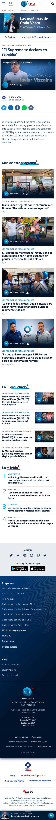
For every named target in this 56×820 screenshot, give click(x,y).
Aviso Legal (36, 737)
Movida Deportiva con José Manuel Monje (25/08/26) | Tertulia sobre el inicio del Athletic (16, 419)
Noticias (6, 635)
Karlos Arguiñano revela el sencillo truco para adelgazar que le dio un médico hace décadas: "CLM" (28, 480)
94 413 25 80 (29, 705)
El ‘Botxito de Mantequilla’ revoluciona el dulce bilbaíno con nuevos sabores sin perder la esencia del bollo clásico (27, 256)
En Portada (10, 37)
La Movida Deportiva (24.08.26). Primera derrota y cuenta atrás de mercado (17, 437)
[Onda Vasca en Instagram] (31, 555)
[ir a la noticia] (28, 183)
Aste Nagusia (9, 10)
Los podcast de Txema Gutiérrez (35, 37)
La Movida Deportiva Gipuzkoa (17, 431)
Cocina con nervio (10, 675)
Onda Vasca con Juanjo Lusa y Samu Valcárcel (24, 609)
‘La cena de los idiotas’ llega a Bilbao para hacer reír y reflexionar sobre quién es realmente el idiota (27, 307)
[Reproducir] (5, 85)
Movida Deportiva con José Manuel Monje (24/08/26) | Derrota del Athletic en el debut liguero (16, 400)
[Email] (31, 107)
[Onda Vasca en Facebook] (18, 555)
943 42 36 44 (29, 712)
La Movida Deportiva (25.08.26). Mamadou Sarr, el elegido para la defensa (17, 454)
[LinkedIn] (10, 107)
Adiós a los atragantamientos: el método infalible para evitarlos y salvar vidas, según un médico (30, 523)
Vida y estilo (14, 474)
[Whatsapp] (24, 107)
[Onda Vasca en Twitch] (38, 555)
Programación (10, 646)
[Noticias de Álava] (14, 781)
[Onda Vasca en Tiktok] (45, 555)
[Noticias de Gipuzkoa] (33, 775)
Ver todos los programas (14, 630)
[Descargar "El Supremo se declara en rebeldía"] (27, 85)
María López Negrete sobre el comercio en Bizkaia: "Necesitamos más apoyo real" (27, 206)
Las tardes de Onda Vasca (14, 593)
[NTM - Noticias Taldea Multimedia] (28, 766)
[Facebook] (17, 107)
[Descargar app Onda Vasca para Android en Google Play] (19, 568)
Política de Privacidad (18, 742)
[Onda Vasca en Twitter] (11, 555)
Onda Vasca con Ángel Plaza (15, 625)
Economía (12, 505)
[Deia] (13, 775)
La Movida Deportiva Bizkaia (16, 393)
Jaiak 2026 (34, 10)
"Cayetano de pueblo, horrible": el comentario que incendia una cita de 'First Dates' (29, 495)
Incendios (22, 10)
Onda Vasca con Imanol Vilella (16, 619)
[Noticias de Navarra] (40, 781)
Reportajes (8, 641)
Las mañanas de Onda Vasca (16, 588)
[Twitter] (4, 107)
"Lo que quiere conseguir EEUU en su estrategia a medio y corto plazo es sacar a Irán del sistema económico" (27, 358)
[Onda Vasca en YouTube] (25, 555)
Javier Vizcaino (9, 670)
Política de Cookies (39, 742)
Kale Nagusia (8, 598)
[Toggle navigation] (3, 4)
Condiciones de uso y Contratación (19, 746)
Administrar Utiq (44, 746)
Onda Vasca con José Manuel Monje (19, 604)
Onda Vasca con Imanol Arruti (16, 614)
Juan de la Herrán (10, 664)
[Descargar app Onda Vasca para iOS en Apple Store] (37, 568)
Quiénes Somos (21, 737)
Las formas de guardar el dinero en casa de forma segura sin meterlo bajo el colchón (29, 509)
